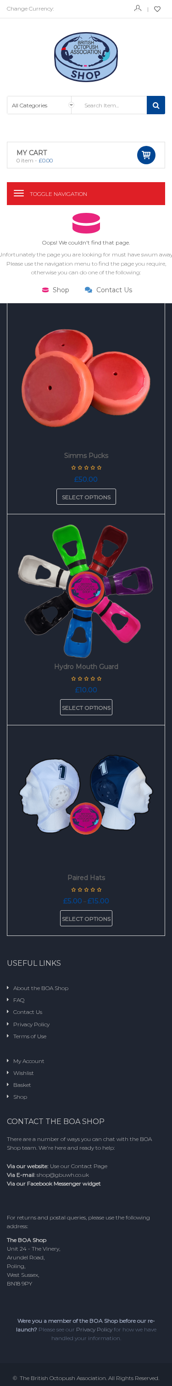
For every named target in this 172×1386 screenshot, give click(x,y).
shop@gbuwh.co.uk (63, 1174)
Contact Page (89, 1166)
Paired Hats (86, 878)
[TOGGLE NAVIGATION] (18, 193)
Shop (60, 290)
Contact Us (113, 290)
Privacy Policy (94, 1329)
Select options (86, 497)
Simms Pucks (86, 455)
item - (35, 160)
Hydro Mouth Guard (86, 666)
